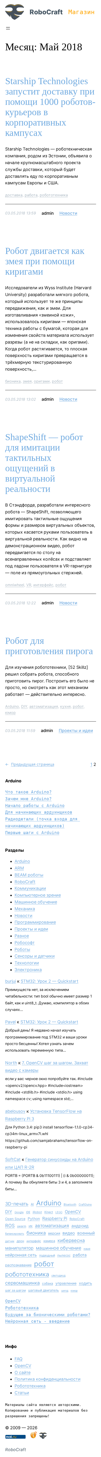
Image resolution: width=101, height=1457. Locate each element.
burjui (10, 981)
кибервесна (71, 1240)
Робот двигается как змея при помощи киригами (44, 261)
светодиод (58, 1275)
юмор (10, 712)
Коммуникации (30, 888)
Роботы (22, 949)
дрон (20, 1241)
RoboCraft (46, 12)
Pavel (10, 1021)
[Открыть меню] (8, 28)
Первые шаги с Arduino (32, 832)
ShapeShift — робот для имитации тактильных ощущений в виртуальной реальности (44, 463)
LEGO (58, 1212)
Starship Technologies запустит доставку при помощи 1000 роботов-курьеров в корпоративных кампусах (50, 107)
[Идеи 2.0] (33, 1437)
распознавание (18, 1265)
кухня (65, 706)
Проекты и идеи (76, 730)
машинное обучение (58, 1248)
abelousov (15, 1111)
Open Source (15, 1219)
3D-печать (16, 1204)
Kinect (48, 1212)
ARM (19, 868)
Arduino (12, 706)
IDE (28, 1212)
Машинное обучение (36, 901)
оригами (42, 381)
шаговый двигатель (43, 1290)
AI (32, 1204)
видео (68, 1233)
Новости (68, 213)
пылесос (63, 1255)
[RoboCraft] (43, 1437)
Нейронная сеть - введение (37, 1321)
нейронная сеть (21, 1254)
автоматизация (43, 706)
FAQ (19, 1358)
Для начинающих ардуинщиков (38, 812)
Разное (22, 935)
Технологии (27, 962)
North (11, 1062)
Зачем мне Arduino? (28, 798)
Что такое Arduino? (28, 791)
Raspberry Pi (54, 1218)
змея (27, 381)
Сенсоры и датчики (35, 956)
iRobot (37, 1212)
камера (49, 1241)
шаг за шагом (15, 1290)
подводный (47, 1255)
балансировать (14, 1233)
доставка (14, 195)
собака (47, 1283)
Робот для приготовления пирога (49, 646)
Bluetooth (70, 1204)
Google (19, 1212)
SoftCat (13, 1159)
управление (66, 1283)
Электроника (28, 969)
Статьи (22, 1392)
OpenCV (73, 1211)
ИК (31, 1226)
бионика (13, 381)
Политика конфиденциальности (48, 1379)
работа (31, 195)
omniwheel (14, 584)
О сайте (23, 1372)
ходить (85, 1283)
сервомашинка (22, 1283)
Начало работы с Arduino (35, 805)
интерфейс (43, 584)
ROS (10, 1225)
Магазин (81, 12)
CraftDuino (85, 1204)
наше (87, 1248)
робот (57, 381)
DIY (24, 706)
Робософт (25, 942)
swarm (21, 1226)
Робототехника (22, 1307)
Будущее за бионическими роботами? (47, 1314)
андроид (80, 1225)
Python (34, 1218)
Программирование (35, 922)
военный (86, 1233)
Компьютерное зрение (38, 895)
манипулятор (19, 1248)
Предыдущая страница (29, 764)
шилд (64, 1290)
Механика (25, 908)
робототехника (54, 195)
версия (54, 1233)
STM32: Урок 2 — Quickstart (49, 981)
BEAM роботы (29, 874)
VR (28, 584)
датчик (9, 1241)
